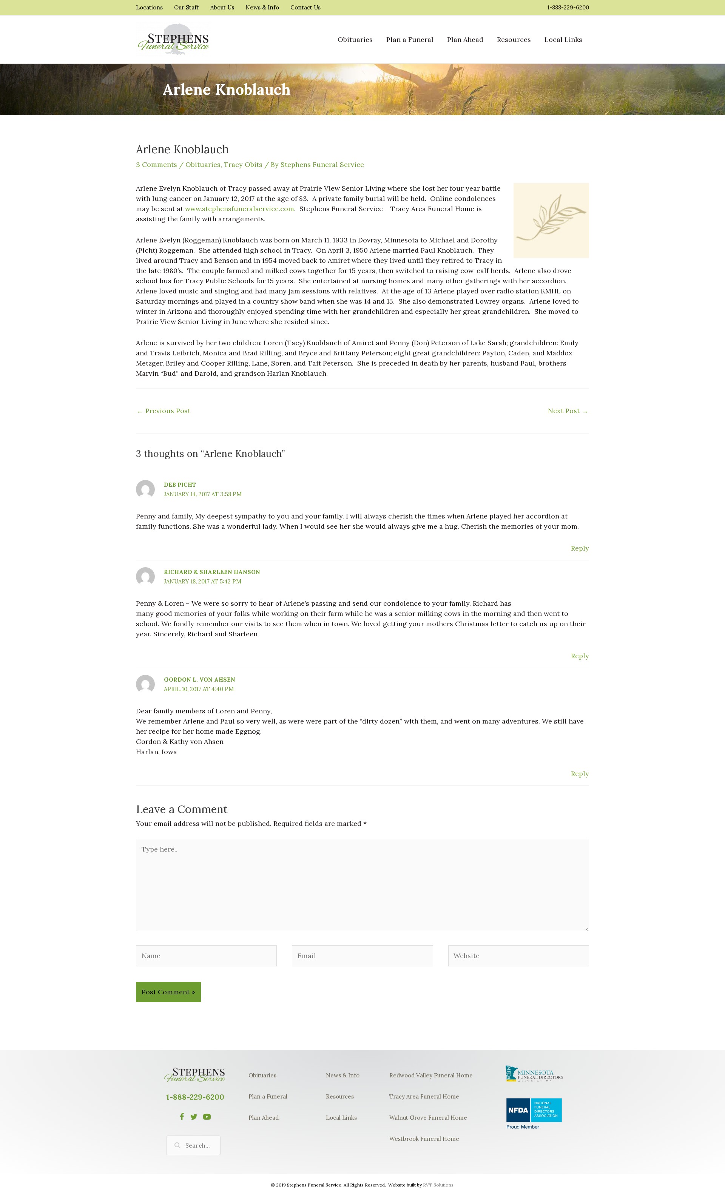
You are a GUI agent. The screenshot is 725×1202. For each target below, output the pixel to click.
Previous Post (163, 410)
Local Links (341, 1117)
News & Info (342, 1075)
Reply (580, 548)
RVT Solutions (438, 1185)
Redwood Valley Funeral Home (431, 1075)
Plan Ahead (263, 1117)
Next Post (568, 410)
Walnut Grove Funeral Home (428, 1117)
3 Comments (156, 164)
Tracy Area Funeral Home (424, 1096)
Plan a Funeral (267, 1096)
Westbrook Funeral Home (424, 1138)
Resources (340, 1096)
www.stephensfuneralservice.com (239, 208)
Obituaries (203, 164)
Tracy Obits (243, 164)
